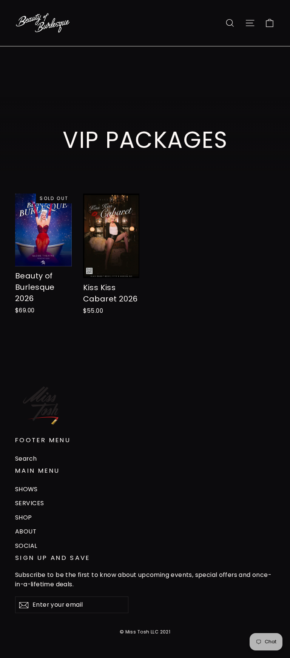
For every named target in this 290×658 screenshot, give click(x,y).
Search (26, 458)
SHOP (23, 517)
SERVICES (29, 503)
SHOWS (26, 489)
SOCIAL (26, 545)
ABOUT (25, 531)
